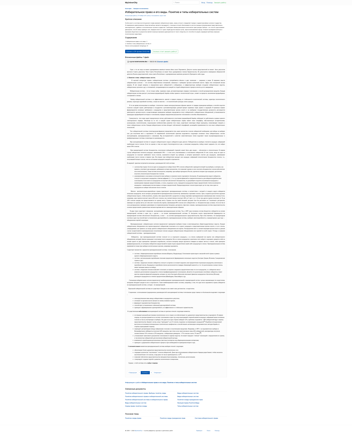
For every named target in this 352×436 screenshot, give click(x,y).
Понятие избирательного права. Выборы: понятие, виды (145, 393)
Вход (203, 2)
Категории (128, 8)
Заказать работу (220, 2)
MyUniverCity (138, 430)
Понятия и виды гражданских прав (190, 400)
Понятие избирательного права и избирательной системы (146, 396)
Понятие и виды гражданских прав (172, 418)
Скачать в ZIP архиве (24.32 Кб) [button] (138, 51)
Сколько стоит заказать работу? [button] (165, 51)
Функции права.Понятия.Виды (188, 403)
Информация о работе (161, 382)
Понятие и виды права (133, 418)
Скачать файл (162, 62)
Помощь (210, 2)
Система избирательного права (206, 418)
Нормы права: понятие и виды (136, 406)
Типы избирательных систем (187, 406)
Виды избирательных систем (135, 403)
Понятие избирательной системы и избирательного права (146, 400)
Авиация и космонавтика (140, 8)
